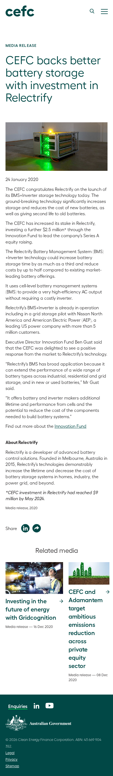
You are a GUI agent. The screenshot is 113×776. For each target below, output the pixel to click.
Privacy (11, 759)
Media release (20, 45)
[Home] (17, 11)
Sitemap (12, 766)
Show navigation (104, 11)
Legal (10, 752)
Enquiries (17, 706)
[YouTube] (49, 704)
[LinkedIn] (36, 705)
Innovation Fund (70, 426)
